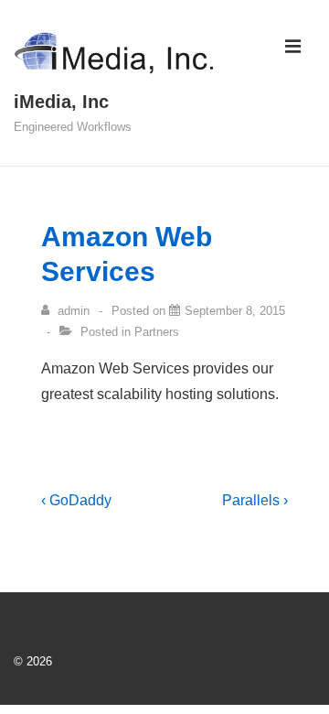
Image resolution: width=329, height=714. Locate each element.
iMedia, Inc (61, 102)
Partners (156, 332)
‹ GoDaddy (76, 500)
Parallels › (255, 500)
